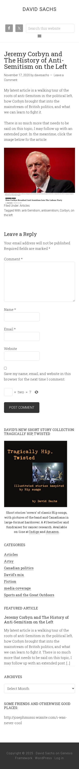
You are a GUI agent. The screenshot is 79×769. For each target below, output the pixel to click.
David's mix (14, 574)
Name (10, 309)
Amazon (52, 532)
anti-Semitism (31, 210)
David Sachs (39, 9)
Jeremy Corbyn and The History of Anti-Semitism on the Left (36, 619)
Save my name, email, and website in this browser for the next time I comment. (37, 376)
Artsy (9, 561)
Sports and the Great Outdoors (29, 595)
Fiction (10, 581)
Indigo (34, 532)
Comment (13, 259)
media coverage (17, 588)
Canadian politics (18, 568)
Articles (25, 205)
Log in (59, 758)
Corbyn (65, 210)
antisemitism (50, 210)
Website (10, 348)
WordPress (43, 758)
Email (10, 329)
